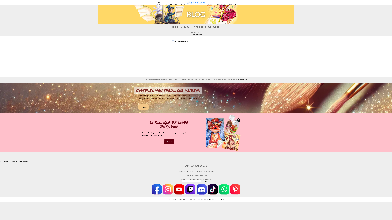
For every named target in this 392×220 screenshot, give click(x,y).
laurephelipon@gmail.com (240, 79)
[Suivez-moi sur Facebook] (157, 189)
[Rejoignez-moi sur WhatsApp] (224, 189)
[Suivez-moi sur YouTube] (179, 189)
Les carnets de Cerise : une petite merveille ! (15, 161)
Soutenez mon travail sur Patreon (168, 90)
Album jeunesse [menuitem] (172, 5)
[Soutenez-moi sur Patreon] (235, 189)
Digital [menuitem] (211, 5)
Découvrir (144, 107)
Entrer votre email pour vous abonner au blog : (196, 179)
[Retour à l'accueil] (196, 2)
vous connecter (190, 171)
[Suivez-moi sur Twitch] (190, 189)
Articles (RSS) (219, 199)
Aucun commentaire (196, 34)
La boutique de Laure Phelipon (169, 125)
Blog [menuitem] (183, 5)
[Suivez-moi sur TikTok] (213, 189)
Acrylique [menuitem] (232, 5)
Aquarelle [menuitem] (221, 5)
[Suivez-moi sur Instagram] (168, 189)
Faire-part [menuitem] (159, 4)
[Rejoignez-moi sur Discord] (202, 189)
